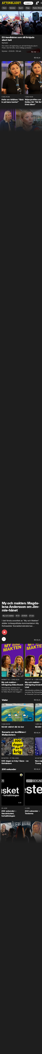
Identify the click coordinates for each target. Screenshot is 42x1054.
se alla (37, 58)
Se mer (33, 52)
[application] (21, 23)
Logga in (28, 3)
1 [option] (3, 639)
